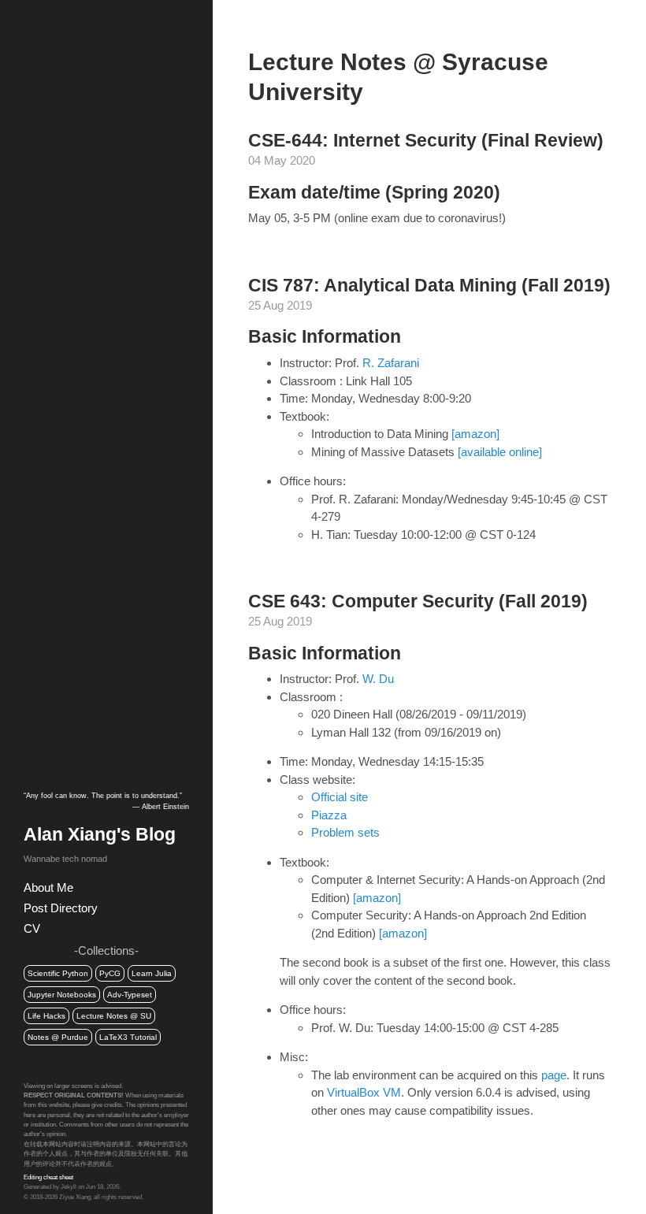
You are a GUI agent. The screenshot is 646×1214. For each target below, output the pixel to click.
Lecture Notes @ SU (113, 1016)
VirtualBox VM (364, 1092)
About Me (48, 887)
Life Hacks (46, 1016)
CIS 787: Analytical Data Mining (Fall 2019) (429, 285)
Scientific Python (58, 973)
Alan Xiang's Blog (100, 835)
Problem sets (345, 832)
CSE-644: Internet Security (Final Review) (425, 140)
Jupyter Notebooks (62, 994)
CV (32, 928)
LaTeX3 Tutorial (128, 1037)
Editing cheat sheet (48, 1177)
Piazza (329, 815)
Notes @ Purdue (58, 1037)
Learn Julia (152, 973)
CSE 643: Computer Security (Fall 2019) (418, 601)
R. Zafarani (390, 362)
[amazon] (475, 433)
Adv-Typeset (129, 994)
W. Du (378, 678)
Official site (339, 797)
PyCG (110, 973)
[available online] (500, 451)
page (553, 1075)
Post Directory (61, 908)
